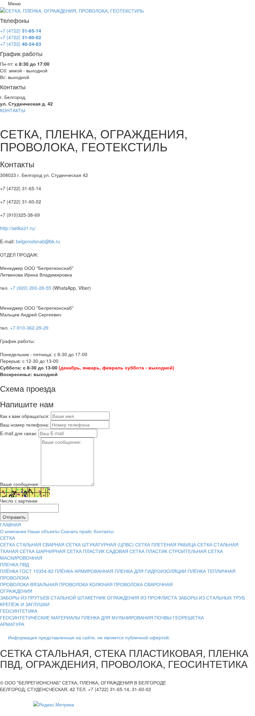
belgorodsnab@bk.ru (38, 241)
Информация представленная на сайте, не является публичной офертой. (89, 637)
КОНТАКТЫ (12, 110)
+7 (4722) (20, 30)
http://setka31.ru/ (18, 228)
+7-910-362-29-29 (29, 327)
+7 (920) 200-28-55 (30, 287)
